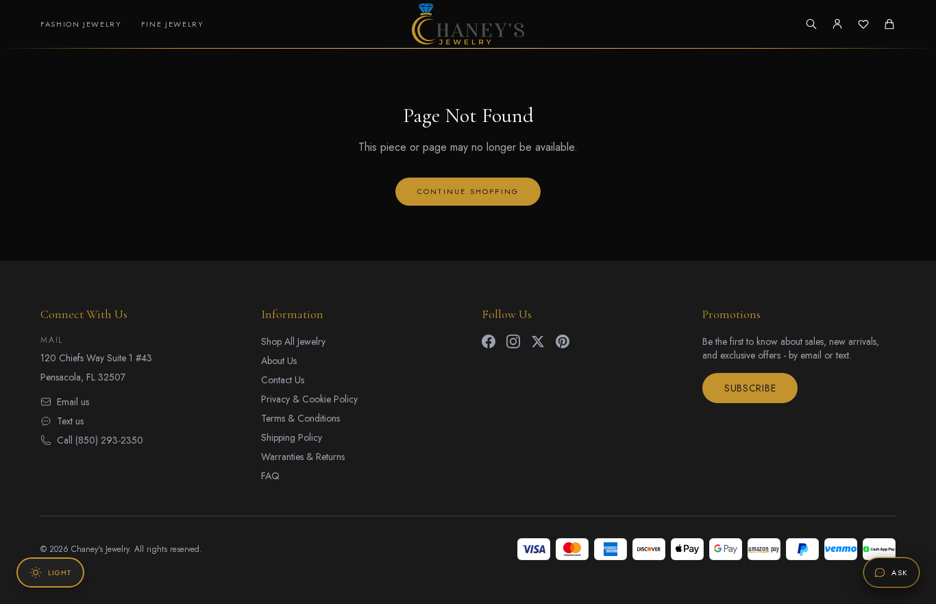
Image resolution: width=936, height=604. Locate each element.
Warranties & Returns (303, 456)
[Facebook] (488, 341)
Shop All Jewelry (293, 341)
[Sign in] (837, 24)
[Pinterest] (562, 341)
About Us (279, 360)
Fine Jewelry (172, 24)
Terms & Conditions (300, 418)
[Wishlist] (863, 24)
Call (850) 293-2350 (100, 440)
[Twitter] (538, 341)
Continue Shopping (468, 191)
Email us (73, 402)
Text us (70, 421)
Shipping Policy (291, 437)
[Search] (811, 24)
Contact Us (282, 380)
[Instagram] (513, 341)
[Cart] (889, 24)
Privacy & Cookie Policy (309, 399)
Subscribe (750, 388)
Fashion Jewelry (81, 24)
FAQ (270, 476)
